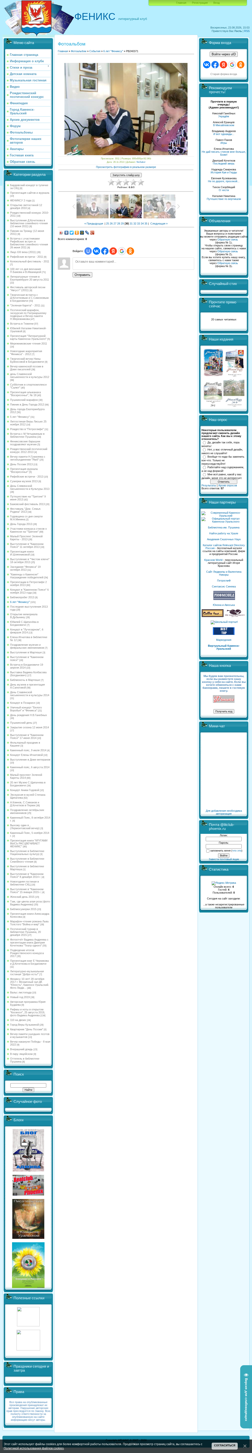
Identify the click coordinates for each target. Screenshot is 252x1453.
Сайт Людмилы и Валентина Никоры (223, 573)
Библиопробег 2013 (22, 597)
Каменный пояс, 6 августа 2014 (29, 767)
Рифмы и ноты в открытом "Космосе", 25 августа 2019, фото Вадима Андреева (27, 1012)
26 (111, 223)
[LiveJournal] (87, 232)
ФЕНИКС (94, 16)
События (94, 51)
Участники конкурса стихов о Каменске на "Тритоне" (28, 530)
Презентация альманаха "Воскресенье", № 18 (25, 394)
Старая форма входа (223, 74)
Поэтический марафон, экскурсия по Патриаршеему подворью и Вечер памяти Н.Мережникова (28, 314)
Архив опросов (227, 485)
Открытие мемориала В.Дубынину (23, 616)
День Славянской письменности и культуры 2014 (29, 694)
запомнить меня (220, 850)
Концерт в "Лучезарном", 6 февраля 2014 (26, 631)
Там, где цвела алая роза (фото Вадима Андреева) (30, 903)
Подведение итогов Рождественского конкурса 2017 (27, 953)
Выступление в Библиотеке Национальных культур (27, 852)
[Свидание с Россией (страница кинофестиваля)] (28, 1287)
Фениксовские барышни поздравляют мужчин (25, 443)
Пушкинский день (21, 722)
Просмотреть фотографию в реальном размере (126, 166)
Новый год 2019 (20, 997)
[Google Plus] (92, 232)
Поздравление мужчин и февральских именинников (27, 646)
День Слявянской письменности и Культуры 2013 (29, 487)
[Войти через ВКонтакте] (96, 251)
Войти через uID (224, 54)
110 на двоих (18, 1020)
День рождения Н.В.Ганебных (28, 715)
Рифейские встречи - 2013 (26, 476)
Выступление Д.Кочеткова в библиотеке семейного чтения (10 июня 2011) (29, 223)
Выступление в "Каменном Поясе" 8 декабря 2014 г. (27, 875)
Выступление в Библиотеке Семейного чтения (27, 860)
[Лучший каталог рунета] (224, 633)
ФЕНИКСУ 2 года (20, 200)
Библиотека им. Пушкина (223, 527)
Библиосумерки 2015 (23, 909)
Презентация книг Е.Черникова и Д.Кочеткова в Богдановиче (29, 962)
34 (142, 223)
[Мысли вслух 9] (233, 405)
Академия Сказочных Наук (224, 539)
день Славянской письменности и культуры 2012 (29, 375)
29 (122, 223)
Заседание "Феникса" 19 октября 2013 (25, 568)
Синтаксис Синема (224, 586)
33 (138, 223)
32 (134, 223)
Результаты (209, 485)
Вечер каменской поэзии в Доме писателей (26, 368)
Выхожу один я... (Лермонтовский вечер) (25, 827)
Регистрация (200, 2)
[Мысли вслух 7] (234, 376)
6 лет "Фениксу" (20, 601)
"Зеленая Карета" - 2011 (25, 305)
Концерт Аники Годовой (24, 790)
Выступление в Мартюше (26, 652)
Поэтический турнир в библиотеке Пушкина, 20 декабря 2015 (25, 932)
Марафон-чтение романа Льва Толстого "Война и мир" (29, 923)
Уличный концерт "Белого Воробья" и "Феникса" (26, 709)
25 (107, 223)
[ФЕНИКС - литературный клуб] (224, 699)
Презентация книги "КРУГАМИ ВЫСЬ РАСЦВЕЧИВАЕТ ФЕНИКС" (28, 843)
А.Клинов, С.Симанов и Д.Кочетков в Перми (24, 804)
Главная (181, 2)
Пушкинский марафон (24, 399)
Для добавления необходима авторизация (224, 812)
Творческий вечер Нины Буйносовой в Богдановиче (27, 360)
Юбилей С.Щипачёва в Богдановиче (24, 623)
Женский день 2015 (22, 896)
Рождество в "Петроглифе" (27, 429)
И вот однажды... (223, 134)
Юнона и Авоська (224, 604)
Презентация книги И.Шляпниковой (22, 553)
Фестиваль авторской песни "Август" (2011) (27, 289)
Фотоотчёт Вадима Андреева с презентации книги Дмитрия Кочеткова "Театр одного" (29, 942)
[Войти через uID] (88, 251)
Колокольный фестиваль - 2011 (29, 261)
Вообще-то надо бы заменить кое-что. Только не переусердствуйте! (223, 460)
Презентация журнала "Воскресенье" (24, 470)
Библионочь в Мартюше (25, 679)
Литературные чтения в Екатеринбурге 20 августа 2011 (29, 278)
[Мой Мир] (82, 232)
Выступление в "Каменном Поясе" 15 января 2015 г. (27, 891)
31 (131, 223)
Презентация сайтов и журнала (29, 192)
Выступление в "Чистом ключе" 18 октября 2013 (29, 561)
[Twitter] (71, 232)
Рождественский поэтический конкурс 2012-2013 (28, 450)
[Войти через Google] (122, 251)
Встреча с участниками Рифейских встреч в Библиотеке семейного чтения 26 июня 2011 (29, 243)
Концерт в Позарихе (22, 702)
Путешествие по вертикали (224, 198)
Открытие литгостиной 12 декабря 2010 (26, 207)
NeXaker (141, 162)
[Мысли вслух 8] (213, 405)
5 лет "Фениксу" (20, 416)
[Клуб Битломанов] (28, 1194)
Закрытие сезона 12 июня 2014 (29, 727)
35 (145, 223)
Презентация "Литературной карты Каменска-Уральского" (28, 337)
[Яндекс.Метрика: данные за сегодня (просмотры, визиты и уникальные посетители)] (224, 883)
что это (236, 850)
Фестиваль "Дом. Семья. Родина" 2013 (25, 510)
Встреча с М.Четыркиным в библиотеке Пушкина (27, 435)
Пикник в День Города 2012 (27, 404)
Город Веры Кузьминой (24, 1024)
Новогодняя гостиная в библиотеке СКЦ (24, 883)
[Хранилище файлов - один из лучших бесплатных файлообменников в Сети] (28, 1349)
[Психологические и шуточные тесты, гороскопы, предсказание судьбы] (28, 1325)
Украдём (223, 116)
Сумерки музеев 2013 (24, 481)
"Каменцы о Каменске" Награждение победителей (26, 576)
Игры (223, 142)
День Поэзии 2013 (21, 464)
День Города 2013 (21, 524)
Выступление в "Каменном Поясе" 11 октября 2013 (27, 545)
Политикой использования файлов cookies (34, 1448)
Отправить (82, 275)
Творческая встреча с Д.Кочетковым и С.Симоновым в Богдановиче (29, 297)
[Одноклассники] (76, 232)
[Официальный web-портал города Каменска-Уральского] (224, 521)
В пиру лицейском (21, 1053)
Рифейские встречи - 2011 (26, 256)
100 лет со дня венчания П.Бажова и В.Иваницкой (25, 270)
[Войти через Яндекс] (113, 251)
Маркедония (223, 639)
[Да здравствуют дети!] (235, 615)
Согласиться (224, 1445)
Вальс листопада (21, 992)
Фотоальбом (78, 51)
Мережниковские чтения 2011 (28, 343)
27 (114, 223)
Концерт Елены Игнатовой (26, 754)
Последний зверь (224, 163)
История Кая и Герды (224, 172)
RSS (247, 31)
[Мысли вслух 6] (213, 376)
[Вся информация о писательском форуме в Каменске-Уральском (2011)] (28, 1237)
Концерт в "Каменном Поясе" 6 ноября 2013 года (29, 591)
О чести (224, 190)
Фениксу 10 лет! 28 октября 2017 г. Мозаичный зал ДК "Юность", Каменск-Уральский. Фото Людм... (29, 983)
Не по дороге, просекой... (223, 181)
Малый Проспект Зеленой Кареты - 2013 (26, 538)
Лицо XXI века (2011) (23, 252)
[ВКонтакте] (66, 232)
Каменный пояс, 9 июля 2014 (28, 750)
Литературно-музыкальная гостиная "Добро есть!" (27, 973)
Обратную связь (227, 239)
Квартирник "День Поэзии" (26, 1029)
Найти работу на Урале (223, 533)
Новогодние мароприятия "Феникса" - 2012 (26, 353)
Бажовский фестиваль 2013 (27, 504)
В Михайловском (223, 125)
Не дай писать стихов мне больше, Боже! (224, 153)
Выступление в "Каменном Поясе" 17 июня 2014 (27, 736)
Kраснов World (213, 559)
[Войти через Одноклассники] (130, 251)
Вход (216, 2)
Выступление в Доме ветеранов (30, 759)
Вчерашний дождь (21, 1049)
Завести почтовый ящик (224, 859)
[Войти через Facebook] (105, 251)
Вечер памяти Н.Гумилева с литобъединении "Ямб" (27, 458)
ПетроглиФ (224, 580)
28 (118, 223)
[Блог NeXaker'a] (28, 1170)
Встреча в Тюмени (21, 323)
